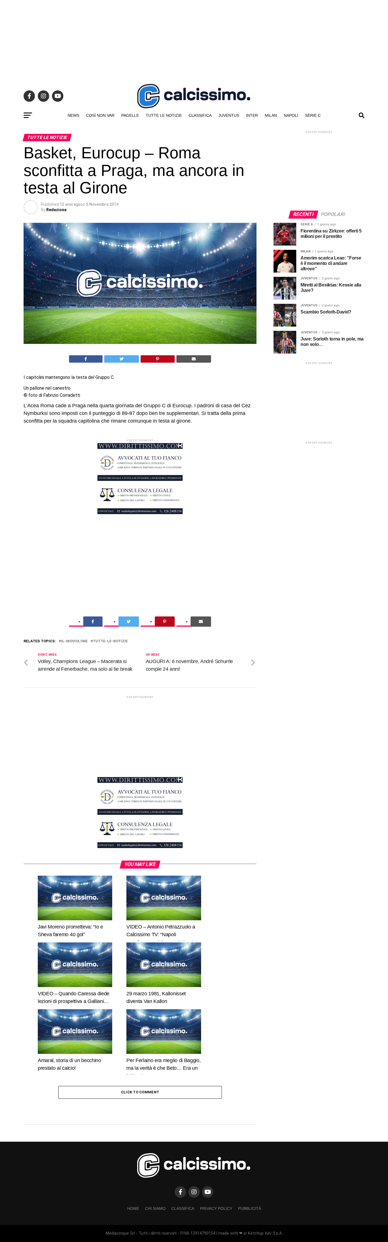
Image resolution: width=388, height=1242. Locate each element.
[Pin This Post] (158, 359)
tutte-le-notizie (110, 641)
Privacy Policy (216, 1208)
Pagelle (130, 115)
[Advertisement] (194, 40)
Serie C (313, 115)
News (73, 115)
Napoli (291, 115)
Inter (252, 115)
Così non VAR (100, 115)
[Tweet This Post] (121, 359)
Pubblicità (249, 1208)
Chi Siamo (155, 1208)
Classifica (200, 115)
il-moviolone (74, 641)
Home (133, 1208)
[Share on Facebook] (86, 359)
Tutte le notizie (164, 115)
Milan (271, 115)
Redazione (56, 209)
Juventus (228, 115)
